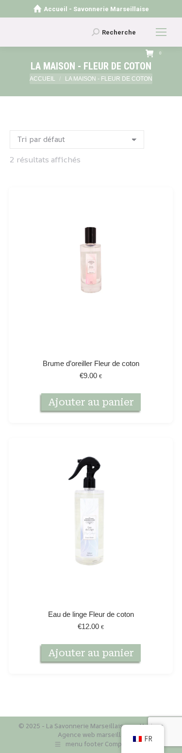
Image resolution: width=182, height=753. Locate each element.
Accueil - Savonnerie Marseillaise (96, 9)
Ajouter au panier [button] (91, 402)
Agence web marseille (91, 734)
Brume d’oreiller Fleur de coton (91, 363)
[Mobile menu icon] (161, 32)
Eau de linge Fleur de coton (91, 614)
